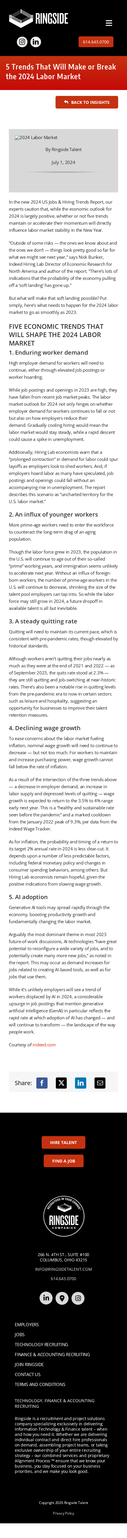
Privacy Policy (63, 1513)
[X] (61, 1083)
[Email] (100, 1083)
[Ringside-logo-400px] (39, 11)
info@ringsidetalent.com (63, 1269)
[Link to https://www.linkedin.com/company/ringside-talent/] (46, 1298)
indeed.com (44, 1045)
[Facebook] (42, 1083)
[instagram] (22, 42)
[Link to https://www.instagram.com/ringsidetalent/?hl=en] (77, 1298)
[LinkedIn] (81, 1083)
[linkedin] (35, 42)
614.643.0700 (63, 1278)
